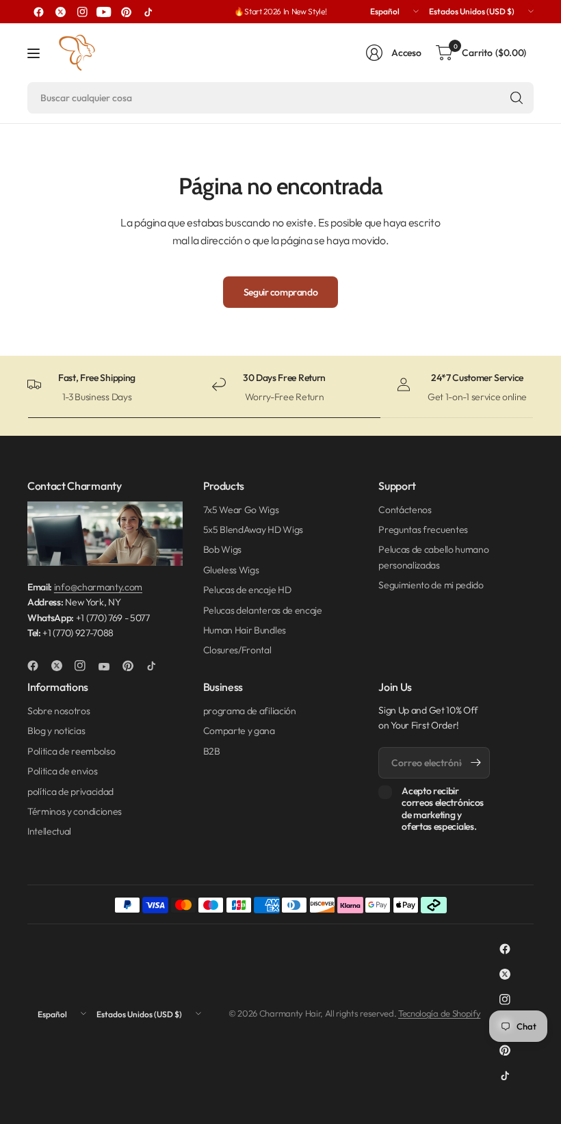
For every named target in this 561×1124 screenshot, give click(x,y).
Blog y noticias (56, 730)
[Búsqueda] (516, 98)
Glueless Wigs (231, 570)
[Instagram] (82, 12)
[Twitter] (60, 12)
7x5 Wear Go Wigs (241, 510)
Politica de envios (62, 771)
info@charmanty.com (98, 587)
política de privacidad (70, 791)
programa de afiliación (249, 711)
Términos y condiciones (74, 811)
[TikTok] (148, 12)
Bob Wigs (222, 549)
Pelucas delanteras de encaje (262, 610)
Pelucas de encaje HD (247, 590)
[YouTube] (104, 12)
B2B (211, 751)
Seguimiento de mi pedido (430, 585)
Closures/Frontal (237, 650)
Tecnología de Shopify (439, 1013)
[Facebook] (38, 12)
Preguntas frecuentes (423, 529)
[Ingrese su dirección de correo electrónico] (476, 763)
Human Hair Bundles (244, 630)
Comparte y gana (239, 730)
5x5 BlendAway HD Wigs (253, 529)
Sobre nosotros (58, 711)
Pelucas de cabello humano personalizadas (433, 557)
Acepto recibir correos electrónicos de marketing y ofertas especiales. (443, 809)
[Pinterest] (126, 12)
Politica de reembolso (71, 751)
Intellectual (49, 831)
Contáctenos (404, 510)
